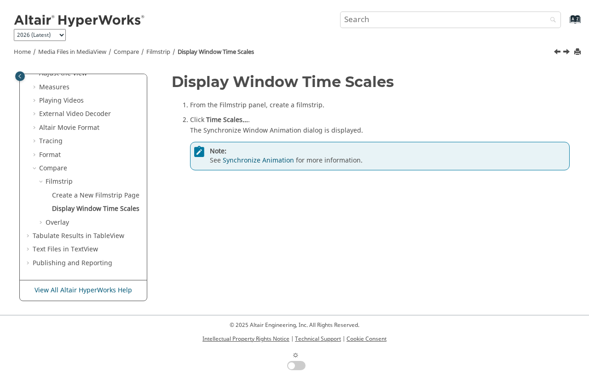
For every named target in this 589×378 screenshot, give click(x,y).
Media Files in (72, 52)
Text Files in (65, 249)
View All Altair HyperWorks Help (83, 290)
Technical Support (318, 339)
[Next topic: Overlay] (567, 52)
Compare (126, 52)
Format (50, 155)
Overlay (57, 222)
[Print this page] (578, 52)
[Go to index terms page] (565, 24)
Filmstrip (158, 52)
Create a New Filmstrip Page (95, 195)
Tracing (51, 141)
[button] (35, 87)
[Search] (551, 20)
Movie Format (69, 128)
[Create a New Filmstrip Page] (558, 52)
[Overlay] (567, 52)
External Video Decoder (75, 114)
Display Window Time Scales (216, 52)
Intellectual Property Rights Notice (245, 339)
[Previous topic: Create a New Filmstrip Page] (558, 52)
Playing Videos (61, 100)
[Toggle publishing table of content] (20, 76)
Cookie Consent (366, 339)
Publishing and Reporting (72, 263)
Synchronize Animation (258, 160)
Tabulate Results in (78, 236)
